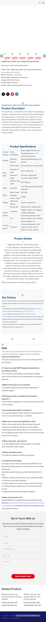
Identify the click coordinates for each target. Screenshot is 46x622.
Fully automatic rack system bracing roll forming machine (10, 604)
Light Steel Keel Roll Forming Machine (21, 503)
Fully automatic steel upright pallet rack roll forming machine (32, 604)
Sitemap (5, 618)
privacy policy (15, 618)
